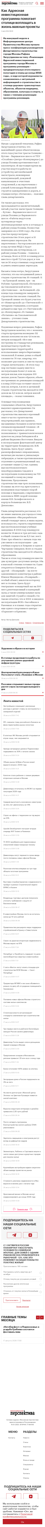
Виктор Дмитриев (12, 619)
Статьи (21, 622)
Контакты (11, 1437)
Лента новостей (13, 701)
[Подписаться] (32, 637)
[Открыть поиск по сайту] (37, 3)
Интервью (26, 1451)
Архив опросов (22, 1306)
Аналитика (27, 1446)
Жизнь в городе (28, 1460)
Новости (28, 622)
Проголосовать (12, 1300)
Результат (26, 1300)
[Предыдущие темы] (38, 1317)
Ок (22, 1521)
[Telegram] (14, 1235)
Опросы (26, 1478)
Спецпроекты (28, 1464)
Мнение (26, 1455)
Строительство (38, 622)
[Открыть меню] (42, 3)
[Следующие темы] (42, 1317)
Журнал (26, 1469)
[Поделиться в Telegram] (12, 637)
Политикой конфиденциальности (17, 1515)
